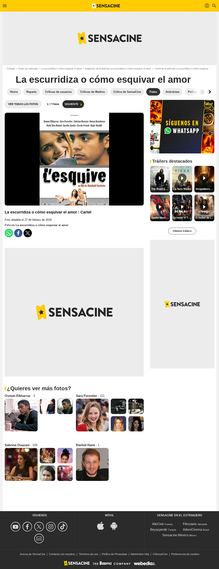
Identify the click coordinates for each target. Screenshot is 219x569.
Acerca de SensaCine (32, 554)
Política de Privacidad (114, 554)
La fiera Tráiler (182, 189)
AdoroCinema (192, 529)
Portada (11, 68)
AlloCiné (158, 524)
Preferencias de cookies (185, 554)
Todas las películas (28, 68)
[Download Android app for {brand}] (116, 525)
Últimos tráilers (182, 231)
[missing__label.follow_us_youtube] (16, 526)
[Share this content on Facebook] (18, 233)
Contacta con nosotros (62, 554)
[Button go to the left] (202, 92)
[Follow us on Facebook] (27, 526)
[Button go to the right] (209, 92)
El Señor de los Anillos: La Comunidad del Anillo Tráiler (204, 217)
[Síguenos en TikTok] (63, 526)
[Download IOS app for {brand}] (103, 525)
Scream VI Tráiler (182, 217)
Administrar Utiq (139, 554)
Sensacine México (175, 535)
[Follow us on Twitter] (39, 526)
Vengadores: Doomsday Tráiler (204, 189)
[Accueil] (106, 6)
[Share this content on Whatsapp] (9, 233)
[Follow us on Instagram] (51, 526)
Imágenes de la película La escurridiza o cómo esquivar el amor (118, 68)
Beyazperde (158, 529)
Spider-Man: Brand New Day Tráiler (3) (160, 217)
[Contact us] (39, 538)
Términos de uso (88, 554)
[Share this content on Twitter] (28, 233)
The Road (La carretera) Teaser (160, 189)
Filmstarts (190, 524)
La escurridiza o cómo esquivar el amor (61, 68)
